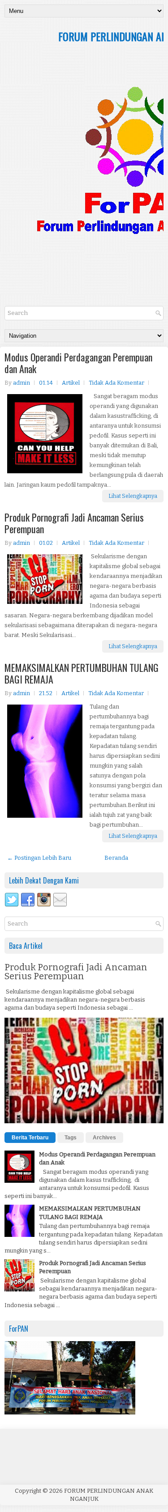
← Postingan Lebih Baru (39, 857)
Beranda (116, 857)
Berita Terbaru (30, 1137)
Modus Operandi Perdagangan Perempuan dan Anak (78, 362)
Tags (71, 1137)
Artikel (71, 382)
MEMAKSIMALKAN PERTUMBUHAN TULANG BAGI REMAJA (81, 673)
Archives (104, 1137)
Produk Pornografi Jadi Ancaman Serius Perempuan (74, 523)
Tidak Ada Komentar (116, 382)
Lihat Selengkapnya (132, 496)
